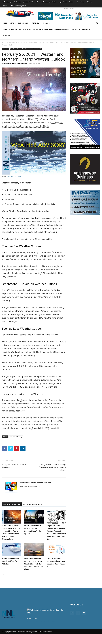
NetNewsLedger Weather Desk (15, 63)
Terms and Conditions (76, 2)
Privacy (89, 2)
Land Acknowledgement (18, 6)
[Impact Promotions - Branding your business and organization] (85, 202)
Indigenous (23, 23)
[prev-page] (3, 574)
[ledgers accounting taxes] (85, 134)
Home (5, 23)
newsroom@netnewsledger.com (41, 621)
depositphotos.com (14, 176)
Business (6, 36)
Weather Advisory (16, 437)
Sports (45, 23)
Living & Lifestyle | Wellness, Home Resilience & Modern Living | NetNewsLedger (35, 29)
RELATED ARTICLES (11, 505)
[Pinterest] (16, 448)
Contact (4, 6)
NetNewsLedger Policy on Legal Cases (54, 2)
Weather (35, 23)
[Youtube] (84, 613)
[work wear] (85, 98)
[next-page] (7, 574)
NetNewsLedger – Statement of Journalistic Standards (20, 2)
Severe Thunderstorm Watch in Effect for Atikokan (10, 561)
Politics (75, 29)
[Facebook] (4, 448)
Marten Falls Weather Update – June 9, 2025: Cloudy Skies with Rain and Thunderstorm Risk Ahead (33, 564)
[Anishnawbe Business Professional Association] (85, 169)
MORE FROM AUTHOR (32, 505)
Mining (85, 29)
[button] (97, 23)
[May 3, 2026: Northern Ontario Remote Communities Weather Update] (34, 517)
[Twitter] (10, 448)
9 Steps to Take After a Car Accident (14, 466)
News (12, 23)
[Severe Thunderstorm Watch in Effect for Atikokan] (11, 549)
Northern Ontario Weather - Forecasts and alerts (36, 42)
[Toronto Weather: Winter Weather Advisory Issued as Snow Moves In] (56, 549)
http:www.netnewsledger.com (30, 486)
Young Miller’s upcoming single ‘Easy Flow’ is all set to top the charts (52, 467)
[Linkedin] (23, 448)
